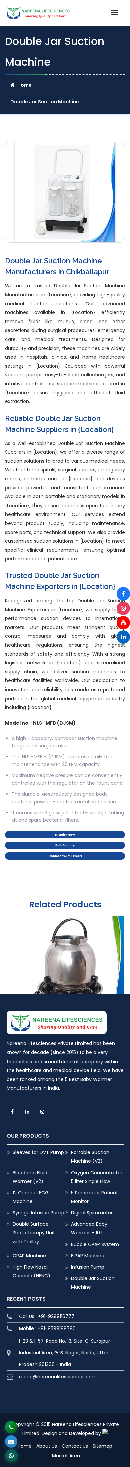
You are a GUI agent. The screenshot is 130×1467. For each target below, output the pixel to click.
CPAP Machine (29, 1255)
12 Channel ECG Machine (31, 1197)
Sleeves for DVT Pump (38, 1152)
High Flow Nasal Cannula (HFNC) (31, 1271)
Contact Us (75, 1446)
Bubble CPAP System (95, 1244)
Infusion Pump (87, 1267)
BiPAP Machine (87, 1255)
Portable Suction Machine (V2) (90, 1156)
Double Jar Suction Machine (93, 1282)
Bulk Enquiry (65, 845)
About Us (46, 1446)
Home (24, 85)
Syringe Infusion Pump (38, 1212)
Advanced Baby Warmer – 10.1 (89, 1228)
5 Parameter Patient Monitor (94, 1197)
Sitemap (102, 1446)
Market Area (66, 1455)
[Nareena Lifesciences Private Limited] (38, 11)
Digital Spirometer (92, 1212)
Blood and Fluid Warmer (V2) (30, 1177)
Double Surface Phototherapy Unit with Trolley (34, 1233)
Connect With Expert (65, 856)
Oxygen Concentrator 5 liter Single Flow (96, 1177)
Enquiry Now (65, 835)
